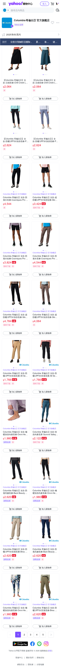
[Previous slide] (4, 59)
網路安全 (21, 664)
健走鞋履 (56, 41)
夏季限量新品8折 (39, 41)
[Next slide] (28, 59)
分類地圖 (40, 664)
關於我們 (29, 657)
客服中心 (19, 657)
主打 (4, 41)
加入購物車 (17, 98)
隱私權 (30, 664)
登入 (44, 3)
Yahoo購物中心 (20, 4)
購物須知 (40, 657)
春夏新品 (47, 41)
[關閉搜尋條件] (8, 10)
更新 (50, 650)
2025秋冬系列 (13, 34)
